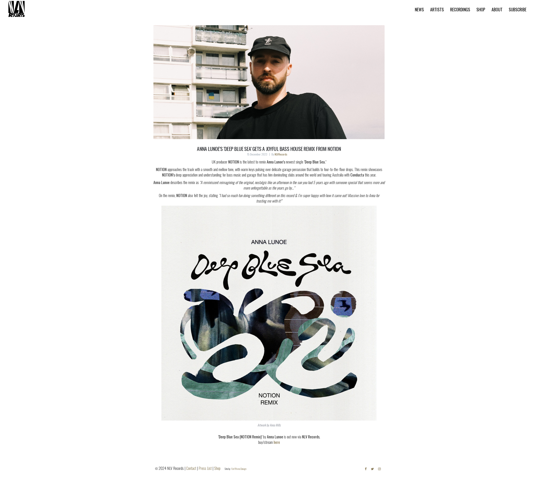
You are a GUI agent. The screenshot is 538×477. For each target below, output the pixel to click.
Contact (191, 468)
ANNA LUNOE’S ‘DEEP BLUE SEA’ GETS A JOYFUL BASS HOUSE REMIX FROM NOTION (269, 148)
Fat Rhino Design (239, 468)
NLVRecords (281, 154)
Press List (205, 468)
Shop (217, 468)
